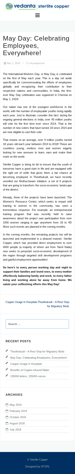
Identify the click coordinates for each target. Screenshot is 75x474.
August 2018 (17, 423)
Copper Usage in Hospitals (21, 302)
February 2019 (18, 410)
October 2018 (18, 417)
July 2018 (15, 429)
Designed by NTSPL (37, 466)
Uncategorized (36, 63)
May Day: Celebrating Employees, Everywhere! (38, 357)
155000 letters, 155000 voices (28, 376)
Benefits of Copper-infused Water (29, 370)
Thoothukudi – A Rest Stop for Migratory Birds (37, 351)
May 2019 (15, 404)
